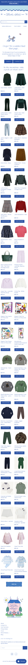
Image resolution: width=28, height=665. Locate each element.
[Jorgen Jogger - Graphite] (20, 412)
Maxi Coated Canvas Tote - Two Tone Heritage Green (6, 266)
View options (5, 94)
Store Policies (4, 632)
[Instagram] (12, 654)
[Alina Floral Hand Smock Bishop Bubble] (20, 561)
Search (8, 61)
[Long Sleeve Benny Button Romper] (20, 463)
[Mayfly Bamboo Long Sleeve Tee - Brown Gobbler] (20, 359)
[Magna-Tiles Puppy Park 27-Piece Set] (7, 333)
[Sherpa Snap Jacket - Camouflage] (20, 441)
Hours (2, 630)
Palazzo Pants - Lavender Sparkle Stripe (19, 266)
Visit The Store (4, 627)
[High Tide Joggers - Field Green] (7, 437)
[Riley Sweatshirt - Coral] (20, 231)
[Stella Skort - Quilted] (7, 513)
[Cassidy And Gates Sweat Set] (7, 488)
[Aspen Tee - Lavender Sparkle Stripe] (7, 283)
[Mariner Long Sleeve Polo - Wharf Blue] (7, 412)
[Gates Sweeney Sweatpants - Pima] (7, 463)
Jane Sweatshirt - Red (20, 214)
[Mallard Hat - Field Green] (7, 359)
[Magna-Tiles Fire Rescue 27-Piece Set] (20, 308)
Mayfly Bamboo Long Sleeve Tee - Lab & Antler (7, 396)
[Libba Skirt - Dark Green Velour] (20, 79)
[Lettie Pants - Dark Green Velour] (7, 104)
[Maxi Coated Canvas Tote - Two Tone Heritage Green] (7, 256)
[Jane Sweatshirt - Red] (20, 206)
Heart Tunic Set (18, 546)
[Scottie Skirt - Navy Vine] (7, 231)
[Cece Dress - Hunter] (7, 79)
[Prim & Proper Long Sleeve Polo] (20, 488)
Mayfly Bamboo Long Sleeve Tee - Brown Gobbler (20, 369)
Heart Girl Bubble (6, 546)
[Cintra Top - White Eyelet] (20, 283)
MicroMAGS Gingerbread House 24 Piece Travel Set (20, 343)
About (2, 623)
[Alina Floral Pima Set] (7, 561)
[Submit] (26, 21)
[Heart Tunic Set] (20, 538)
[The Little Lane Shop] (14, 14)
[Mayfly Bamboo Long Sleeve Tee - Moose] (20, 386)
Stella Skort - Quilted (7, 521)
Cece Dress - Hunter (6, 87)
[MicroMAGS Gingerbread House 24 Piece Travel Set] (20, 333)
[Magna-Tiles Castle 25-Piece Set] (7, 308)
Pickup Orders (4, 629)
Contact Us (18, 61)
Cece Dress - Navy (6, 163)
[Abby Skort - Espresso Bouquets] (20, 129)
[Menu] (2, 14)
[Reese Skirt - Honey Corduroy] (20, 154)
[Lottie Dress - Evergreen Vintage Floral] (7, 179)
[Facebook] (16, 654)
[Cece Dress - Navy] (7, 154)
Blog (2, 634)
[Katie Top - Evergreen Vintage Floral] (20, 179)
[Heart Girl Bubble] (7, 538)
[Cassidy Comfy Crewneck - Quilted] (20, 513)
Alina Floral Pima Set (7, 570)
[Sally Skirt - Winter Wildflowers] (7, 206)
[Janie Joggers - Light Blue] (7, 129)
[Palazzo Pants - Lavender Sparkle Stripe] (20, 256)
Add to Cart (5, 272)
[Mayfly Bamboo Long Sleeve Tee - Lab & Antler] (7, 386)
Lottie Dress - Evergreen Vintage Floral (6, 189)
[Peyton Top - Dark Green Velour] (20, 104)
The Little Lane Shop (11, 661)
